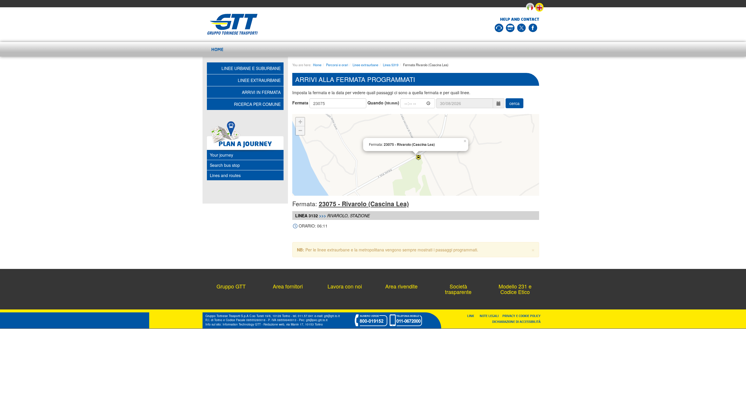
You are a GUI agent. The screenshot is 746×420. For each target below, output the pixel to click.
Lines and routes (225, 175)
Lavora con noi (345, 286)
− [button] (300, 130)
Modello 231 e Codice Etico (515, 289)
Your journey (221, 155)
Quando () (383, 103)
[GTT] (232, 24)
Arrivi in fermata (261, 92)
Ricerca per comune (257, 104)
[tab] (245, 155)
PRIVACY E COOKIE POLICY (521, 316)
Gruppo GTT (231, 286)
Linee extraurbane (365, 64)
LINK (472, 316)
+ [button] (300, 121)
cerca (514, 103)
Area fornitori (288, 286)
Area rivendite (401, 286)
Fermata (300, 103)
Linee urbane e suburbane (251, 68)
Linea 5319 (390, 64)
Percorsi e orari (337, 64)
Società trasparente (458, 289)
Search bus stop (225, 165)
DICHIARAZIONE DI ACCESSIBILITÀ (516, 321)
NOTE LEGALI (490, 316)
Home (217, 49)
